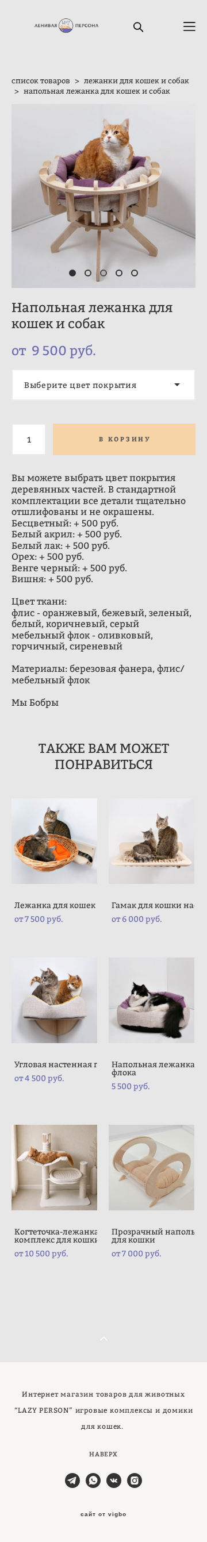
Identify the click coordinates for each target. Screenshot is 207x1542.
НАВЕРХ (103, 1454)
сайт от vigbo (103, 1514)
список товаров (41, 80)
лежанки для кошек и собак (136, 80)
